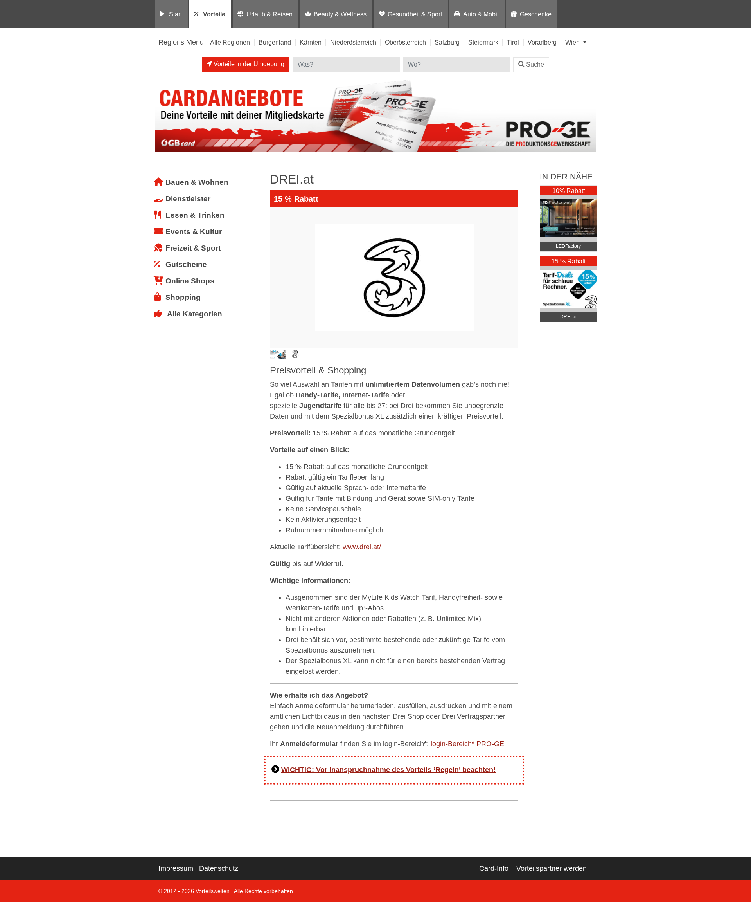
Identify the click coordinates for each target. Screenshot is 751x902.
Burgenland (275, 42)
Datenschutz (218, 868)
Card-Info (493, 868)
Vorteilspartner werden (551, 868)
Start (175, 14)
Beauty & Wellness (340, 14)
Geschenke (536, 14)
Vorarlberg (542, 42)
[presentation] (277, 277)
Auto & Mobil (481, 14)
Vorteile (214, 14)
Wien (573, 42)
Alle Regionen (230, 42)
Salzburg (447, 42)
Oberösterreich (405, 42)
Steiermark (483, 42)
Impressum (175, 868)
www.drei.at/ (362, 547)
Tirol (513, 42)
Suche (535, 64)
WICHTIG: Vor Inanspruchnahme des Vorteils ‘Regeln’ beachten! (388, 770)
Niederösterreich (353, 42)
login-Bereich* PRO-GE (467, 744)
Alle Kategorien (194, 314)
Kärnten (311, 42)
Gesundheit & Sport (415, 14)
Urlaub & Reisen (269, 14)
